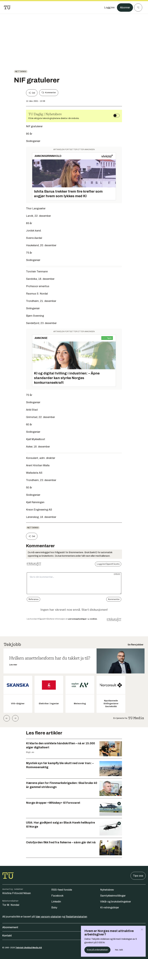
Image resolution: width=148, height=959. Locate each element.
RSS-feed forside (61, 889)
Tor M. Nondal (10, 904)
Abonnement (10, 927)
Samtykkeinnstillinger (113, 895)
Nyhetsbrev (107, 889)
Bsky (54, 907)
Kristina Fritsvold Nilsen (16, 893)
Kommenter (50, 93)
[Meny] (138, 7)
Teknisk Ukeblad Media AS (28, 948)
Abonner (125, 7)
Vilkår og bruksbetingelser (115, 901)
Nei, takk (119, 950)
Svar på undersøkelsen (97, 950)
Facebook (57, 895)
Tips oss (138, 875)
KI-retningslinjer (109, 907)
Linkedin (56, 901)
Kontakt (7, 935)
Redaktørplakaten (76, 916)
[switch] (116, 115)
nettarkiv (20, 71)
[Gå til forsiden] (7, 7)
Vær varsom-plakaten (48, 916)
